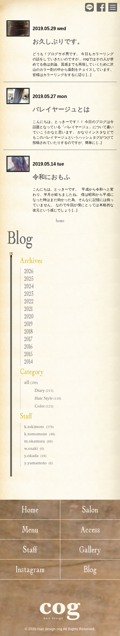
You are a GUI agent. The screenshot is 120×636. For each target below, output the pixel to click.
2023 (28, 294)
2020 (28, 316)
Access (90, 529)
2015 (28, 354)
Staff (30, 549)
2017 (28, 339)
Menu (30, 529)
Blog (90, 569)
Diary (44, 390)
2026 (28, 271)
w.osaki (34, 448)
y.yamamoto (38, 463)
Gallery (90, 549)
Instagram (30, 569)
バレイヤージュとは (61, 109)
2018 (28, 331)
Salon (90, 509)
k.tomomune (39, 434)
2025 (28, 278)
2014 (28, 361)
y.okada (35, 455)
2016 (28, 346)
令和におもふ (51, 176)
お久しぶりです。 (58, 41)
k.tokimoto (39, 426)
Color (44, 406)
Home (30, 509)
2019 (28, 324)
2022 (28, 301)
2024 (28, 286)
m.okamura (38, 441)
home (60, 220)
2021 (28, 309)
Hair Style (48, 398)
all (31, 382)
